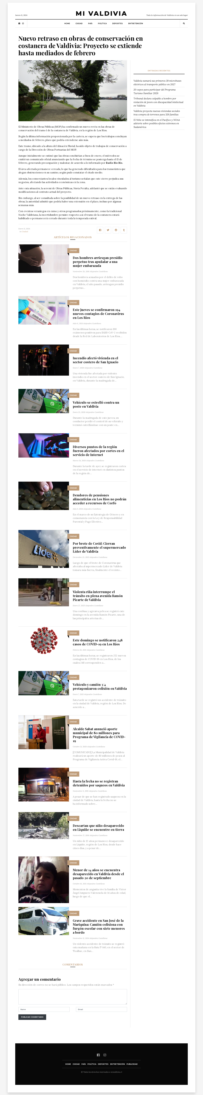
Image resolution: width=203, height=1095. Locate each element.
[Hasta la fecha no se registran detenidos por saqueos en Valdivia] (43, 784)
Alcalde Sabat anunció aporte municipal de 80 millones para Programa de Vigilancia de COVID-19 (99, 735)
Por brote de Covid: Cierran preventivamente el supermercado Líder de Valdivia (99, 547)
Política (102, 23)
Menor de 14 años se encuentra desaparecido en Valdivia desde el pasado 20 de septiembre (98, 874)
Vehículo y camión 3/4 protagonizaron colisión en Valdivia (100, 686)
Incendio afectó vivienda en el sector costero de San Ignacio (95, 360)
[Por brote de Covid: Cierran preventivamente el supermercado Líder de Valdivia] (43, 548)
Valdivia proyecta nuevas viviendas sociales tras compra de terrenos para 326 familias (157, 113)
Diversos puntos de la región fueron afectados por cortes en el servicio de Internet (98, 451)
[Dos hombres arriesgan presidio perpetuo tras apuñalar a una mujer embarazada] (43, 258)
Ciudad (79, 23)
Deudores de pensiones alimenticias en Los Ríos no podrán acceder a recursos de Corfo (99, 499)
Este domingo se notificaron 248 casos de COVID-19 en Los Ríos (98, 642)
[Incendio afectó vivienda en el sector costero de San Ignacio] (43, 359)
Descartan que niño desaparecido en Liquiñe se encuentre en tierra (98, 827)
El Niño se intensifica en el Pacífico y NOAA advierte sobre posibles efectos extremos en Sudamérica (157, 123)
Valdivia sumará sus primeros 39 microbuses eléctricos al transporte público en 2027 (157, 82)
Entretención (135, 23)
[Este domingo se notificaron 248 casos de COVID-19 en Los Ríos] (43, 640)
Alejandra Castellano (99, 271)
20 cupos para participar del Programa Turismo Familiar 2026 (155, 91)
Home (67, 23)
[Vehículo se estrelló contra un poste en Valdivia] (43, 400)
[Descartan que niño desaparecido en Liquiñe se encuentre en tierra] (43, 825)
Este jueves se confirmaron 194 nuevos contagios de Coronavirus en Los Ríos (98, 313)
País (90, 23)
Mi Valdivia (101, 13)
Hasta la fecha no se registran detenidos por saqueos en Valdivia (99, 783)
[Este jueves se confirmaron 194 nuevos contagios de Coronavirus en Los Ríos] (43, 310)
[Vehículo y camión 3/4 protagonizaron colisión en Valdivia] (43, 682)
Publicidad (132, 1064)
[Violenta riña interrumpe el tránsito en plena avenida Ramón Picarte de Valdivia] (43, 592)
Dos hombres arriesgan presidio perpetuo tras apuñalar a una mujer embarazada (97, 261)
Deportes (117, 23)
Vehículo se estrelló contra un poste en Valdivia (96, 404)
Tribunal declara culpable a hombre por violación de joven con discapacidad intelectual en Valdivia (158, 102)
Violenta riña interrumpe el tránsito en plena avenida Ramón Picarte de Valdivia (98, 596)
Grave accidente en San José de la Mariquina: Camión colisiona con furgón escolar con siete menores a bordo (99, 926)
